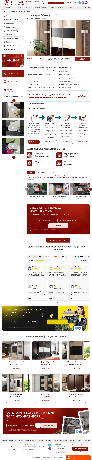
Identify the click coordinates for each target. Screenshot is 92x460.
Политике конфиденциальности (38, 231)
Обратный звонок (80, 448)
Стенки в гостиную (12, 31)
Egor (76, 285)
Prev (14, 101)
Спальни (9, 42)
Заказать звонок (56, 3)
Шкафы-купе (13, 11)
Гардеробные (10, 27)
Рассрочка (61, 7)
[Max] (83, 3)
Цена (31, 172)
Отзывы (78, 7)
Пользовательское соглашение (55, 457)
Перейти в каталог (82, 141)
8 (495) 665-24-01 (71, 1)
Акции (70, 7)
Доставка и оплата (40, 7)
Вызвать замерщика (50, 141)
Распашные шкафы (12, 19)
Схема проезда (59, 448)
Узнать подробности (82, 96)
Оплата (52, 172)
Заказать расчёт (82, 59)
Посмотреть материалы (58, 240)
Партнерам (72, 440)
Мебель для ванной (13, 46)
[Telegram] (79, 3)
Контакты (87, 7)
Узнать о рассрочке (66, 141)
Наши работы (10, 49)
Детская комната (12, 38)
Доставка (41, 172)
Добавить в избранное (60, 452)
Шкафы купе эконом (25, 11)
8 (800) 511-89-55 (71, 3)
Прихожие (9, 34)
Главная (8, 7)
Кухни (8, 16)
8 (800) (78, 444)
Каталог (28, 7)
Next (14, 157)
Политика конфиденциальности (37, 457)
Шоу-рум (52, 7)
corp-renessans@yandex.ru (79, 451)
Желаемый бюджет (68, 220)
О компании (18, 7)
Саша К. (77, 266)
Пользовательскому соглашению (53, 231)
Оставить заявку (34, 141)
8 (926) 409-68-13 (71, 4)
